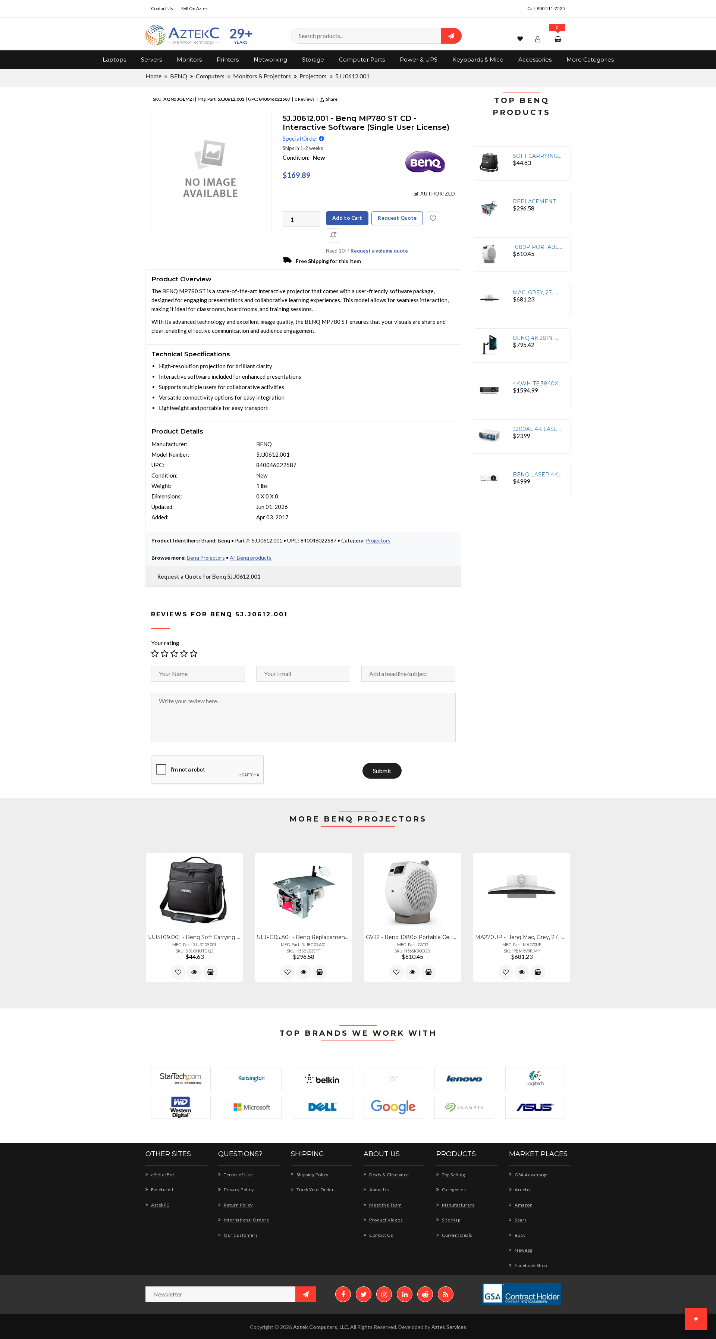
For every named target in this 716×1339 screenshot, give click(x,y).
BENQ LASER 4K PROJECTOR (538, 474)
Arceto (522, 1189)
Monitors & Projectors (262, 75)
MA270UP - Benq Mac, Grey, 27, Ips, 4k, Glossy (522, 937)
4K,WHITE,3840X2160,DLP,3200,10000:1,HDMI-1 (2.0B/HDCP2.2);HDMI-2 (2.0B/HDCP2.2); (538, 383)
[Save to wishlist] (433, 218)
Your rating (165, 642)
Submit (382, 771)
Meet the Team (385, 1205)
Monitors (189, 59)
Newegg (523, 1250)
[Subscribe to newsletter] (305, 1294)
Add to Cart (347, 218)
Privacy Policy (238, 1189)
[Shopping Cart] (559, 39)
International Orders (246, 1220)
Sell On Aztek (194, 8)
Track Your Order (315, 1189)
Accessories (535, 59)
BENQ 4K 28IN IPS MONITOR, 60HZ (538, 338)
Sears (520, 1220)
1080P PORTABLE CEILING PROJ (538, 247)
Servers (151, 59)
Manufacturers (458, 1205)
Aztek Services (448, 1327)
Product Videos (385, 1220)
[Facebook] (343, 1294)
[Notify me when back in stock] (333, 235)
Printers (228, 59)
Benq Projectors (206, 557)
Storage (313, 59)
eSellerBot (162, 1174)
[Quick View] (194, 972)
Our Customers (240, 1235)
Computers (210, 75)
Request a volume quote (379, 251)
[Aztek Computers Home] (182, 35)
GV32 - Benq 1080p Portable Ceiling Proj (412, 937)
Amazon (523, 1205)
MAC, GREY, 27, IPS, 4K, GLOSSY (538, 292)
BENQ (178, 75)
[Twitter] (363, 1294)
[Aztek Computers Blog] (445, 1294)
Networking (270, 59)
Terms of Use (238, 1174)
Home (153, 75)
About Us (378, 1189)
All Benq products (250, 557)
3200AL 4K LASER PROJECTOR (538, 429)
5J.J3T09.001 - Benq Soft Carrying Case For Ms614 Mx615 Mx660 (194, 937)
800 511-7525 (551, 8)
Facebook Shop (530, 1265)
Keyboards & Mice (477, 59)
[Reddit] (425, 1294)
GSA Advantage (531, 1174)
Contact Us (162, 8)
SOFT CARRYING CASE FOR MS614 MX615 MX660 (538, 156)
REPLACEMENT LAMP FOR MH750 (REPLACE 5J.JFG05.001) (538, 201)
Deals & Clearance (388, 1174)
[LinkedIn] (404, 1294)
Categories (453, 1189)
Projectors (313, 75)
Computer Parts (362, 59)
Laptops (114, 59)
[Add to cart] (210, 972)
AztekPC (160, 1205)
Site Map (450, 1220)
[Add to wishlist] (178, 972)
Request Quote (397, 218)
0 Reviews (304, 99)
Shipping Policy (312, 1174)
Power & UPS (418, 59)
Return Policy (238, 1205)
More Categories (590, 59)
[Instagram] (384, 1294)
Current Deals (456, 1235)
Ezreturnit (161, 1189)
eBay (519, 1235)
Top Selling (453, 1174)
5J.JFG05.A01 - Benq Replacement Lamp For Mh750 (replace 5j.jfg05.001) (304, 937)
